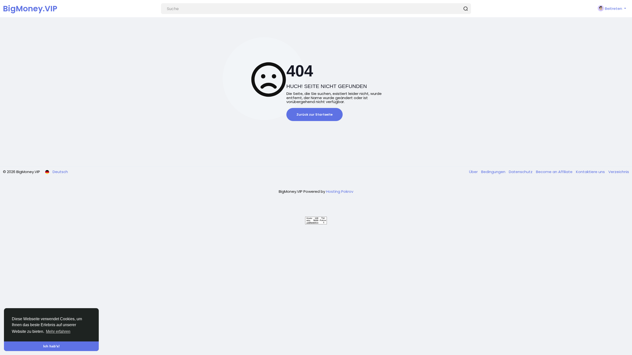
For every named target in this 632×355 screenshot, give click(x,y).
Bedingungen (493, 171)
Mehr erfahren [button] (58, 331)
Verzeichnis (618, 171)
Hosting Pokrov (339, 191)
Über (474, 171)
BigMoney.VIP (30, 8)
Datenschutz (521, 171)
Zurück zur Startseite (314, 114)
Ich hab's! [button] (51, 346)
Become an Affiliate (554, 171)
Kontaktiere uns (591, 171)
